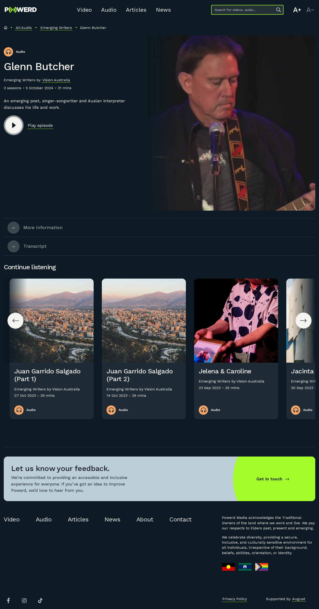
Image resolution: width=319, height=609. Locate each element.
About (144, 519)
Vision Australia (56, 80)
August (298, 599)
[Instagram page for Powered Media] (24, 600)
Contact (180, 519)
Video (84, 10)
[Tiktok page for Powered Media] (40, 600)
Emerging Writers (56, 27)
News (163, 10)
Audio (109, 10)
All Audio (24, 27)
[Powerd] (21, 10)
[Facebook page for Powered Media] (8, 600)
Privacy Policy (234, 599)
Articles (136, 10)
